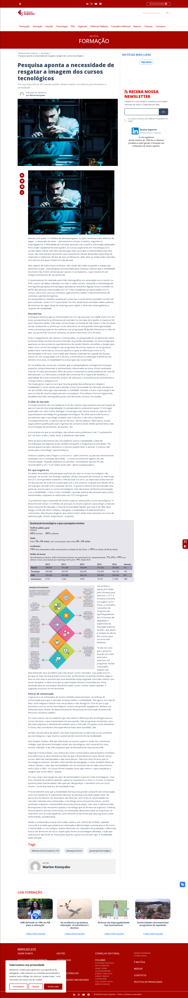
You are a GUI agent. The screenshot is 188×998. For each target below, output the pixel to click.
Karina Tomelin (102, 976)
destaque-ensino (74, 850)
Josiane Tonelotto (103, 973)
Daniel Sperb (101, 968)
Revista (137, 26)
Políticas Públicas (99, 26)
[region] (36, 976)
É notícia (139, 962)
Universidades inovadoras (72, 979)
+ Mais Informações (35, 933)
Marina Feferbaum (142, 953)
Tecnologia (62, 26)
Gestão (49, 26)
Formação (24, 26)
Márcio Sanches (102, 984)
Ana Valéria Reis (102, 965)
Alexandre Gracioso (104, 963)
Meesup (138, 968)
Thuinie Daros (140, 955)
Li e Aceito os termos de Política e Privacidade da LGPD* (147, 119)
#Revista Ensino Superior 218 (45, 850)
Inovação (37, 26)
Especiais (82, 26)
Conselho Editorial (120, 26)
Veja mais (146, 62)
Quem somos (25, 953)
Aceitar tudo (53, 986)
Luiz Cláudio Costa (104, 981)
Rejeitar (35, 986)
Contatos (160, 26)
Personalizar (18, 986)
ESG (73, 26)
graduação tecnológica (100, 850)
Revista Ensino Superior (32, 960)
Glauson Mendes (103, 971)
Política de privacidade (148, 981)
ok (163, 111)
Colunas (148, 26)
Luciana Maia (101, 979)
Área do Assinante (157, 3)
